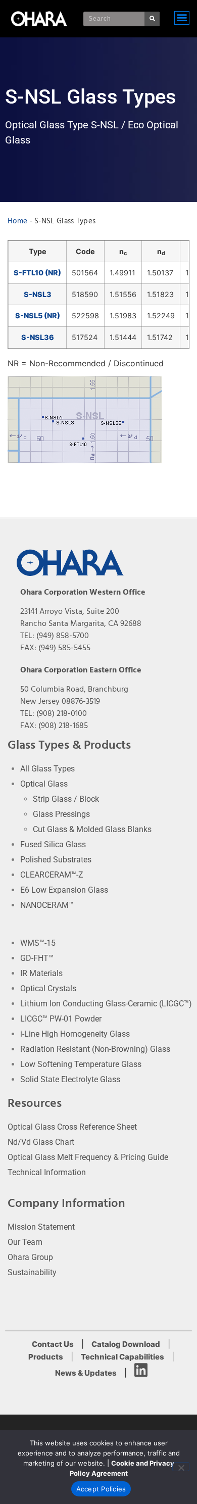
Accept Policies (101, 1489)
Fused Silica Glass (53, 844)
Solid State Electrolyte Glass (70, 1079)
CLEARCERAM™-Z (51, 875)
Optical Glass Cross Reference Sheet (72, 1127)
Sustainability (32, 1272)
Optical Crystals (48, 988)
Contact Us (53, 1344)
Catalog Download (125, 1344)
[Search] (152, 19)
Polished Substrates (55, 859)
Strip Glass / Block (66, 799)
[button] (181, 18)
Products (45, 1357)
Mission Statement (41, 1227)
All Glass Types (47, 768)
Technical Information (47, 1172)
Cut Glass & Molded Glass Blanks (92, 829)
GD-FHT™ (37, 958)
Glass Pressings (61, 814)
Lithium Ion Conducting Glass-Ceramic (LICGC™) (106, 1003)
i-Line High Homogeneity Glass (75, 1034)
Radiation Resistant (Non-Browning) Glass (95, 1049)
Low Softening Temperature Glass (80, 1064)
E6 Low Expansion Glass (64, 890)
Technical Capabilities (122, 1357)
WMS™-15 (38, 943)
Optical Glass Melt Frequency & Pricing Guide (88, 1157)
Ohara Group (30, 1257)
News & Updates (86, 1373)
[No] (180, 1466)
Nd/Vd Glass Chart (41, 1142)
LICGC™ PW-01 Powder (61, 1019)
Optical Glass (44, 784)
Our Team (25, 1242)
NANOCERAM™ (47, 905)
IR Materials (41, 973)
